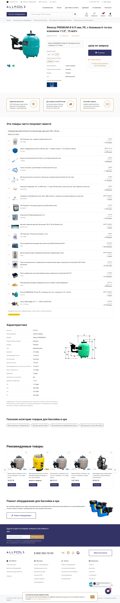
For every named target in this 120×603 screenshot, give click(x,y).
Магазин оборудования (14, 568)
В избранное (65, 36)
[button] (87, 14)
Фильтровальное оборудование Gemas (60, 20)
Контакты (92, 578)
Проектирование (66, 575)
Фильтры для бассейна (40, 20)
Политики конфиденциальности (40, 599)
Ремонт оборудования (22, 515)
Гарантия (92, 571)
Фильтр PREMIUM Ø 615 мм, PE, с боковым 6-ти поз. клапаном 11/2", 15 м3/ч (45, 292)
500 (53, 54)
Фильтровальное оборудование (22, 20)
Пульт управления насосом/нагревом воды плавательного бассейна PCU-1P (45, 273)
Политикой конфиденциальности (32, 540)
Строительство (11, 564)
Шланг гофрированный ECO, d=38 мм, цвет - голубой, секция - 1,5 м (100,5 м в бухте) (48, 149)
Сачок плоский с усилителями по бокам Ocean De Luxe (38, 167)
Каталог (17, 14)
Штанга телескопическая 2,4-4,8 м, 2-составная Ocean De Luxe (40, 158)
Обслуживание (66, 578)
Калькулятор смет (39, 571)
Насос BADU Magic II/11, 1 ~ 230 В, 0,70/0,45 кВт (35, 301)
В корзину (101, 53)
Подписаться (38, 537)
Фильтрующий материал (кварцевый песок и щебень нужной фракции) (44, 283)
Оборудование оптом (40, 568)
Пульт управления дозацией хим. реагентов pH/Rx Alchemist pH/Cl (42, 243)
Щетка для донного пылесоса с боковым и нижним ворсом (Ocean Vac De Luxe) (47, 177)
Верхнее (57, 61)
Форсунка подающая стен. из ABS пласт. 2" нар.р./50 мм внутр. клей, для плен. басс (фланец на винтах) (54, 186)
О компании (92, 575)
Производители (39, 582)
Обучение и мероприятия (14, 571)
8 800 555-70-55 (43, 553)
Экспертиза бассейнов (68, 568)
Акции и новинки (39, 578)
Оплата (91, 564)
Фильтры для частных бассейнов (83, 20)
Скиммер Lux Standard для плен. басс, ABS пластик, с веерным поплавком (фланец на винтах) (51, 196)
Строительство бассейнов (69, 571)
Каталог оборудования (41, 564)
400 (49, 54)
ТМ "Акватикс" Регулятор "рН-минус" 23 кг (34, 234)
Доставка (92, 568)
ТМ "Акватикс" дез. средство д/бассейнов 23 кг (36, 139)
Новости (9, 576)
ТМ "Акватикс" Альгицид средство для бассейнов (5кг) (38, 205)
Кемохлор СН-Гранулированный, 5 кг (32, 215)
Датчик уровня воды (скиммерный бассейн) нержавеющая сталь (42, 253)
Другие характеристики (54, 80)
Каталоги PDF (38, 575)
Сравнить (76, 36)
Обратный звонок (100, 553)
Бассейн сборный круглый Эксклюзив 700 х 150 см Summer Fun (41, 224)
